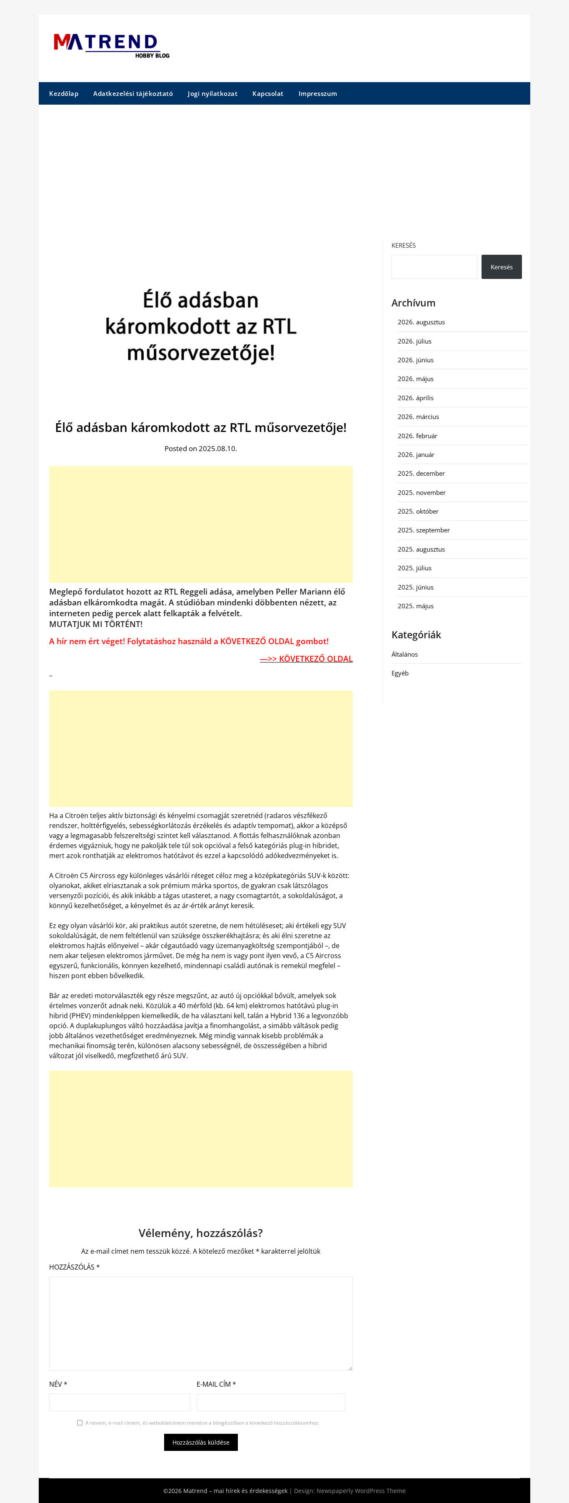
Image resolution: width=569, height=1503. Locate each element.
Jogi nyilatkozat (212, 93)
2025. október (418, 511)
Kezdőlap (63, 93)
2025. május (416, 606)
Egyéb (400, 673)
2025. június (416, 587)
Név (58, 1384)
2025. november (422, 492)
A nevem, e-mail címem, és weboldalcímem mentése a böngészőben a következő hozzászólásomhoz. (202, 1422)
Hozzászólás (74, 1267)
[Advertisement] (284, 167)
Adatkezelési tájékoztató (133, 93)
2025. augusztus (421, 549)
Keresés (404, 245)
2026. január (416, 454)
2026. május (416, 378)
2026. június (416, 360)
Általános (405, 654)
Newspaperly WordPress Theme (361, 1491)
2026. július (415, 341)
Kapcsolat (268, 93)
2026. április (416, 398)
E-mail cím (216, 1384)
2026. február (417, 436)
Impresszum (318, 93)
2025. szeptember (424, 530)
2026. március (418, 416)
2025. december (421, 473)
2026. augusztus (421, 322)
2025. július (415, 568)
